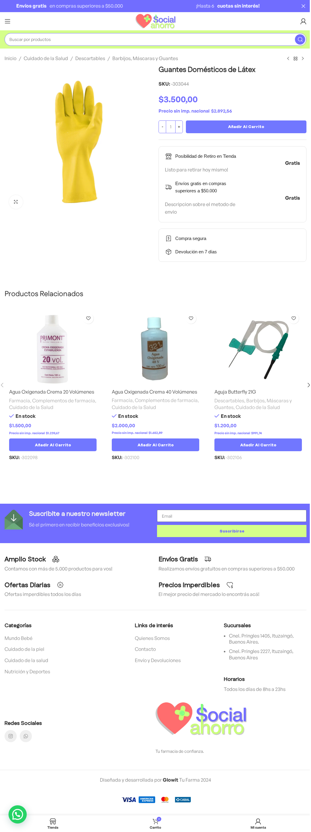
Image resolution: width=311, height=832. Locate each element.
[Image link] (201, 718)
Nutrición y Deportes (27, 671)
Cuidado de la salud (26, 660)
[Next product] (302, 59)
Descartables (90, 58)
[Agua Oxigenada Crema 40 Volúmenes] (155, 348)
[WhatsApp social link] (26, 736)
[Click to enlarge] (16, 202)
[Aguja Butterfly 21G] (258, 348)
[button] (53, 444)
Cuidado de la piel (24, 649)
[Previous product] (288, 59)
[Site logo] (155, 21)
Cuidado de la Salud (46, 58)
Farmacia (19, 400)
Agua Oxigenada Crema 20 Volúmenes (51, 392)
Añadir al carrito (246, 126)
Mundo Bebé (18, 638)
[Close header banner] (303, 6)
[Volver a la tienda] (295, 59)
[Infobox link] (79, 519)
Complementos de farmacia (63, 400)
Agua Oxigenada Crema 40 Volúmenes (154, 392)
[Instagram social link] (11, 736)
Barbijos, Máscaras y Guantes (145, 58)
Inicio (10, 58)
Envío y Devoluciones (158, 660)
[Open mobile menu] (8, 21)
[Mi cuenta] (303, 21)
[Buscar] (300, 39)
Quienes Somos (152, 638)
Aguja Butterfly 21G (235, 392)
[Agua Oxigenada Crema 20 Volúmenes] (53, 348)
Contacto (145, 649)
